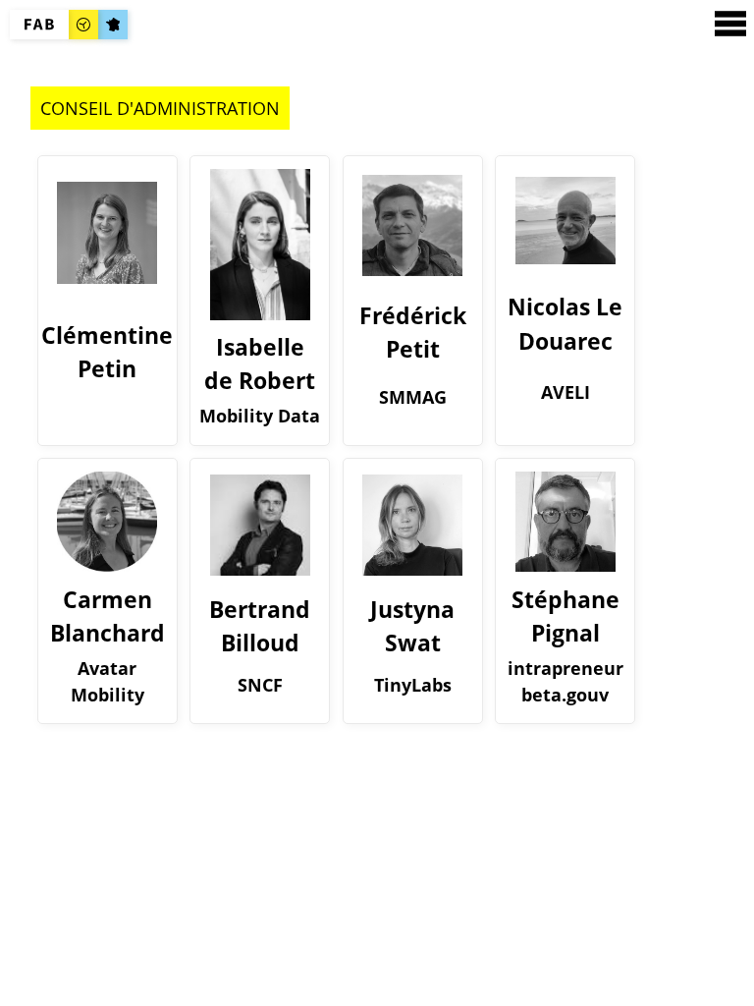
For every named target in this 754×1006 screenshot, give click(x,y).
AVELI (565, 392)
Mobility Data (259, 415)
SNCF (260, 685)
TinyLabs (413, 685)
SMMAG (413, 397)
